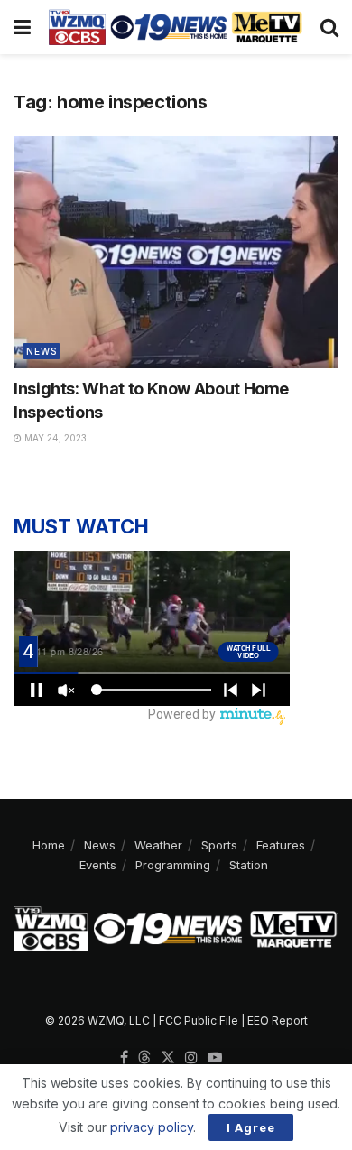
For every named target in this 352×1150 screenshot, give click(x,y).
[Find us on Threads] (144, 1058)
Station (248, 865)
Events (97, 865)
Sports (219, 845)
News (41, 351)
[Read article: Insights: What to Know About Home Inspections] (176, 252)
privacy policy (151, 1127)
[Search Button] (329, 27)
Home (48, 845)
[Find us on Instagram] (191, 1058)
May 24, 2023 (54, 437)
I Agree (251, 1127)
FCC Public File (198, 1020)
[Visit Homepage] (175, 27)
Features (280, 845)
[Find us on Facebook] (124, 1058)
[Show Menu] (22, 27)
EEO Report (277, 1020)
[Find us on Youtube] (215, 1058)
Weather (158, 845)
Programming (172, 865)
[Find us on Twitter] (168, 1058)
